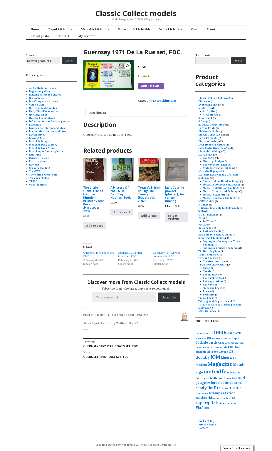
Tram (232, 403)
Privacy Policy (207, 424)
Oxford (212, 383)
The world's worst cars (43, 174)
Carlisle (201, 342)
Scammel (225, 388)
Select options (173, 217)
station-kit (204, 397)
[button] (127, 66)
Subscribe (169, 297)
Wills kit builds (170, 29)
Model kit (237, 378)
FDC (231, 347)
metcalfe (215, 371)
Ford (215, 351)
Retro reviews (38, 161)
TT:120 (33, 181)
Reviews (34, 164)
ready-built (206, 387)
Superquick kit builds (134, 29)
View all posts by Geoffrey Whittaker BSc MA (111, 323)
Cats (221, 342)
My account (87, 36)
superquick (206, 402)
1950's (209, 333)
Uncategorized (38, 184)
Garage (223, 351)
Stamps (215, 393)
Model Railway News (42, 148)
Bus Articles (36, 98)
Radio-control (230, 382)
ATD (238, 333)
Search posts (202, 55)
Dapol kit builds (60, 29)
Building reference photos (45, 94)
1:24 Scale (200, 333)
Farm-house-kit (216, 347)
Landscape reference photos (47, 128)
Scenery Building (39, 168)
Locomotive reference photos (47, 131)
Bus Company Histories (43, 101)
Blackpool (200, 338)
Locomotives (37, 134)
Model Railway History (43, 144)
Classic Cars (36, 104)
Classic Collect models (136, 13)
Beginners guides (39, 91)
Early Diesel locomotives (44, 111)
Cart (194, 29)
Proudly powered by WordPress (115, 444)
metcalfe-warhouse (219, 378)
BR (209, 338)
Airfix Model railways (42, 88)
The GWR (34, 171)
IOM (215, 357)
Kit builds (35, 124)
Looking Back (37, 138)
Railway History (39, 158)
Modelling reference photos (46, 151)
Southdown (202, 393)
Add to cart (151, 86)
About (210, 29)
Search (30, 55)
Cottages (229, 343)
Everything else (165, 100)
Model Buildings (39, 141)
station (229, 393)
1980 (231, 333)
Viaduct (202, 407)
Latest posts (40, 36)
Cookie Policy (206, 421)
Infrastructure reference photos (49, 121)
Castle (213, 342)
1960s (221, 332)
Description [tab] (97, 112)
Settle (236, 388)
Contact (63, 36)
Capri (235, 338)
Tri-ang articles (39, 178)
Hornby (202, 357)
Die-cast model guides (43, 108)
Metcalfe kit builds (95, 29)
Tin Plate (224, 403)
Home (35, 29)
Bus (229, 338)
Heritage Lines (38, 114)
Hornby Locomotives (42, 118)
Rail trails (35, 154)
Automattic (169, 444)
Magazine (220, 363)
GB (231, 351)
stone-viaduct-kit (224, 398)
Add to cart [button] (94, 225)
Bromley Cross (219, 338)
